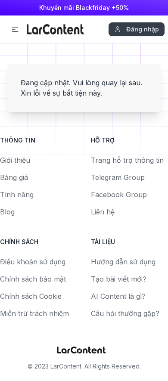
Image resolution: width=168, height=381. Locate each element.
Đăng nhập (142, 29)
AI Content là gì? (118, 296)
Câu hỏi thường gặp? (125, 313)
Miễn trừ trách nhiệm (34, 313)
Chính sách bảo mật (33, 279)
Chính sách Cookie (31, 296)
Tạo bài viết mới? (118, 279)
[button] (15, 29)
